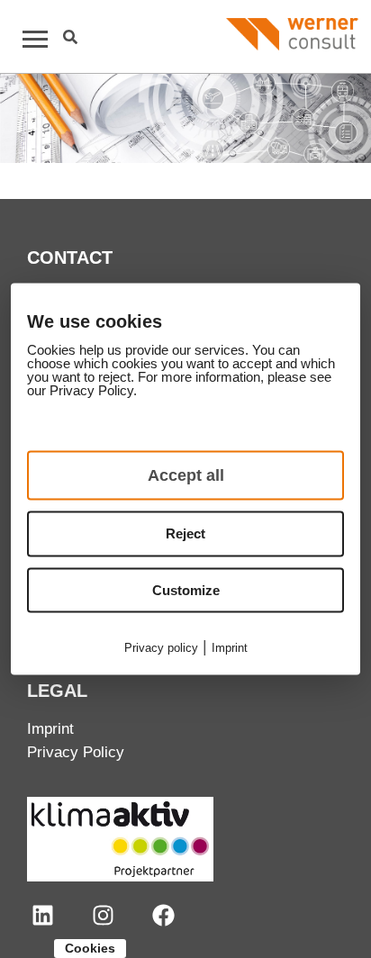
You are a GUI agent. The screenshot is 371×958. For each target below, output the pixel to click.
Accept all (186, 475)
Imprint (50, 728)
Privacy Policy (75, 752)
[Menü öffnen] (27, 39)
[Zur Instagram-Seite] (103, 915)
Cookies (90, 948)
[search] (70, 37)
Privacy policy (161, 648)
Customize (186, 589)
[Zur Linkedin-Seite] (43, 915)
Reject (185, 533)
